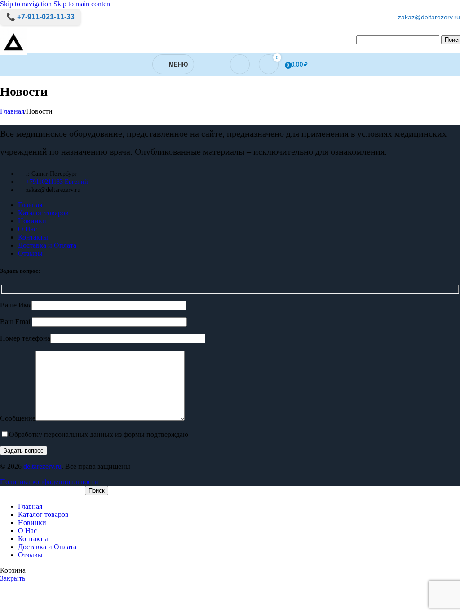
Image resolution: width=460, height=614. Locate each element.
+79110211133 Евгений (57, 181)
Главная (12, 111)
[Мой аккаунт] (240, 64)
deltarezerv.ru (42, 466)
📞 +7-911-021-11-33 (40, 17)
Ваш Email (16, 321)
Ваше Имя (15, 305)
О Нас (27, 229)
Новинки (32, 221)
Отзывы (30, 253)
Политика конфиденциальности (49, 481)
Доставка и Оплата (47, 245)
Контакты (33, 237)
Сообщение (17, 418)
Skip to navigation (26, 4)
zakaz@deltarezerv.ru (429, 17)
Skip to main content (82, 4)
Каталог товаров (43, 213)
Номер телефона (25, 338)
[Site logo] (13, 55)
